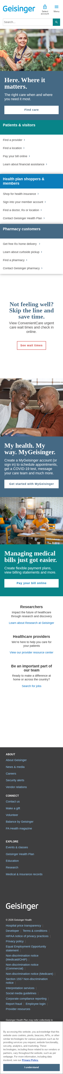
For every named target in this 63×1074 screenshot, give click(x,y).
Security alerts (15, 780)
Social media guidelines (21, 993)
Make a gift (13, 808)
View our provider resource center (31, 652)
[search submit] (56, 22)
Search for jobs (31, 686)
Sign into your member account (23, 202)
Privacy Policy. (30, 1060)
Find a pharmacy (14, 260)
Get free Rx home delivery (20, 244)
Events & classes (17, 847)
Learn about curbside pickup (21, 252)
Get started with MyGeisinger (31, 484)
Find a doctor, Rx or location (21, 210)
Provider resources (18, 1009)
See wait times (31, 345)
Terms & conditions (35, 930)
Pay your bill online (15, 156)
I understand (31, 1067)
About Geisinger (16, 760)
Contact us (13, 801)
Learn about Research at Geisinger (31, 623)
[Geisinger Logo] (17, 9)
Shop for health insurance (19, 194)
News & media (15, 767)
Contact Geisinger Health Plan (22, 218)
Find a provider (12, 140)
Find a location (12, 148)
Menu (56, 11)
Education (12, 860)
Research (12, 867)
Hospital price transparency (23, 925)
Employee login (36, 1003)
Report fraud (14, 1003)
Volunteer (12, 815)
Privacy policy (15, 941)
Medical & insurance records (24, 874)
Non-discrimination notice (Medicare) (29, 973)
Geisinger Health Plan (20, 854)
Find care (31, 109)
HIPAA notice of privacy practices (27, 936)
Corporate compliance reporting (26, 998)
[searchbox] (28, 22)
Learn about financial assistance (23, 164)
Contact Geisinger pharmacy (21, 268)
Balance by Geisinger (19, 821)
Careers (11, 773)
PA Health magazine (19, 828)
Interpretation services (20, 988)
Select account (45, 12)
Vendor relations (16, 787)
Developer (12, 930)
